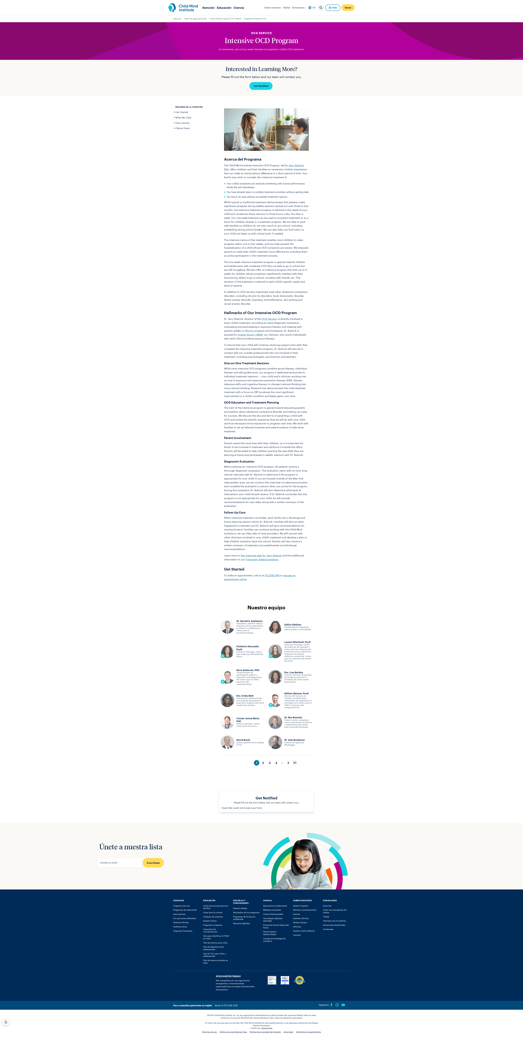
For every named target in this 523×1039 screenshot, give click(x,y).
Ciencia (239, 7)
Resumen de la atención (189, 107)
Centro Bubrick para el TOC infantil (225, 19)
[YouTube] (343, 1005)
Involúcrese (328, 929)
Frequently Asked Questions (262, 559)
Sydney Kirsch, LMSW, (250, 334)
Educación (224, 7)
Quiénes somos (180, 927)
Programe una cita (181, 906)
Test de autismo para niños (215, 943)
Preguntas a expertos (212, 925)
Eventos (296, 914)
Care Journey (182, 122)
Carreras (297, 935)
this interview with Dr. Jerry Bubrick (261, 555)
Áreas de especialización (195, 19)
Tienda (326, 917)
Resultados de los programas (246, 912)
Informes (297, 927)
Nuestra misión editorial (304, 931)
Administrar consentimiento (308, 1032)
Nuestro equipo (300, 922)
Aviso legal (288, 1032)
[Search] (321, 7)
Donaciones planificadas (334, 925)
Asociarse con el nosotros (334, 921)
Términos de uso (209, 1032)
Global (286, 7)
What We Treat (183, 117)
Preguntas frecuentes (182, 931)
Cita (334, 7)
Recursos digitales (241, 923)
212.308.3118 (272, 575)
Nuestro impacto (300, 906)
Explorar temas (210, 921)
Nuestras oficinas (181, 922)
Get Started (181, 112)
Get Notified (261, 85)
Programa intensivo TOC (255, 19)
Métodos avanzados (272, 910)
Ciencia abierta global (273, 914)
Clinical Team (182, 128)
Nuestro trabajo (240, 908)
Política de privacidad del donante (265, 1032)
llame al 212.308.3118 (226, 1005)
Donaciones (298, 7)
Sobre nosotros (272, 7)
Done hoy (327, 906)
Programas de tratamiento (185, 910)
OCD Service (269, 318)
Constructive (266, 1028)
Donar (348, 7)
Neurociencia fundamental (275, 906)
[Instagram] (337, 1005)
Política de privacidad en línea (233, 1032)
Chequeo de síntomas (213, 917)
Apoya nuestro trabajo (228, 976)
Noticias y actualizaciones (305, 910)
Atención (208, 7)
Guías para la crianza (212, 912)
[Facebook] (331, 1005)
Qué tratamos (179, 914)
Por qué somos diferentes (184, 918)
